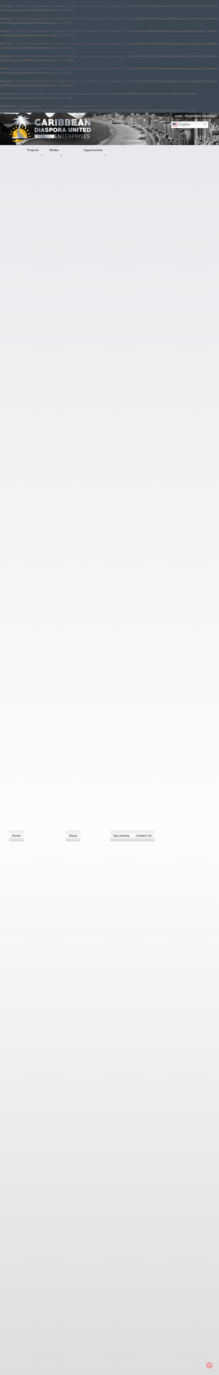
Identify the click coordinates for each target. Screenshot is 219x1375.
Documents (121, 835)
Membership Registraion (201, 115)
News (73, 835)
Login (179, 115)
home (16, 835)
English (184, 124)
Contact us (144, 835)
